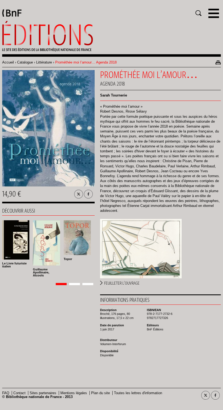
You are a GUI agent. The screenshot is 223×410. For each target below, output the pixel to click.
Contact (19, 393)
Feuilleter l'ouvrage (122, 283)
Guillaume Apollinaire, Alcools (41, 272)
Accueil (8, 62)
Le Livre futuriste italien (14, 265)
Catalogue (25, 62)
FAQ (5, 393)
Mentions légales (73, 393)
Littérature (44, 62)
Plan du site (100, 393)
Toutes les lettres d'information (138, 393)
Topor (68, 259)
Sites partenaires (43, 393)
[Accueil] (111, 36)
